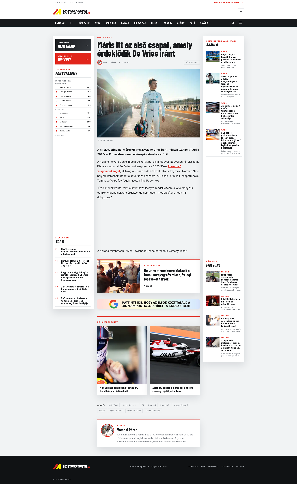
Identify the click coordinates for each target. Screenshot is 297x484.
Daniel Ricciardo (130, 405)
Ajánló (181, 22)
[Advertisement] (73, 185)
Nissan (102, 410)
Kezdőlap (60, 22)
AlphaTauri (113, 405)
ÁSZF (203, 466)
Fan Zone (167, 22)
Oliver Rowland (134, 410)
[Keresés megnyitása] (233, 23)
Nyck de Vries (116, 410)
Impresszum (193, 466)
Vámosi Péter (109, 62)
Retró (154, 22)
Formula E (164, 405)
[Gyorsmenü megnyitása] (240, 23)
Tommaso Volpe (153, 410)
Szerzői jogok (227, 466)
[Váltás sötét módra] (241, 11)
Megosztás (193, 62)
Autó (192, 22)
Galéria (204, 22)
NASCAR (125, 22)
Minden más (140, 22)
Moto (97, 22)
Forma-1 (152, 405)
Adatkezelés (213, 466)
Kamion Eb (111, 22)
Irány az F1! (84, 22)
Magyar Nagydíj (181, 405)
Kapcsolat (240, 466)
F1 (71, 22)
